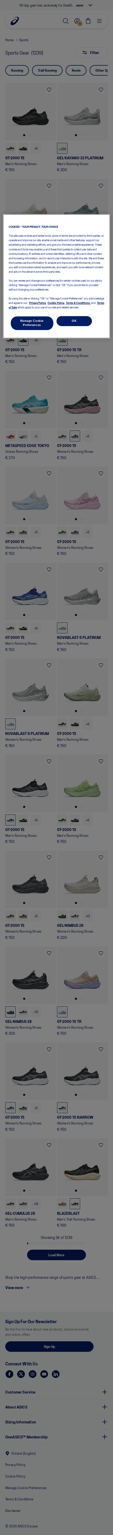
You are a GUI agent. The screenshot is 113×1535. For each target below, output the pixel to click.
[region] (56, 276)
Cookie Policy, (56, 303)
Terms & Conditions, (78, 303)
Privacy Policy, (37, 303)
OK (74, 321)
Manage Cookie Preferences (31, 323)
